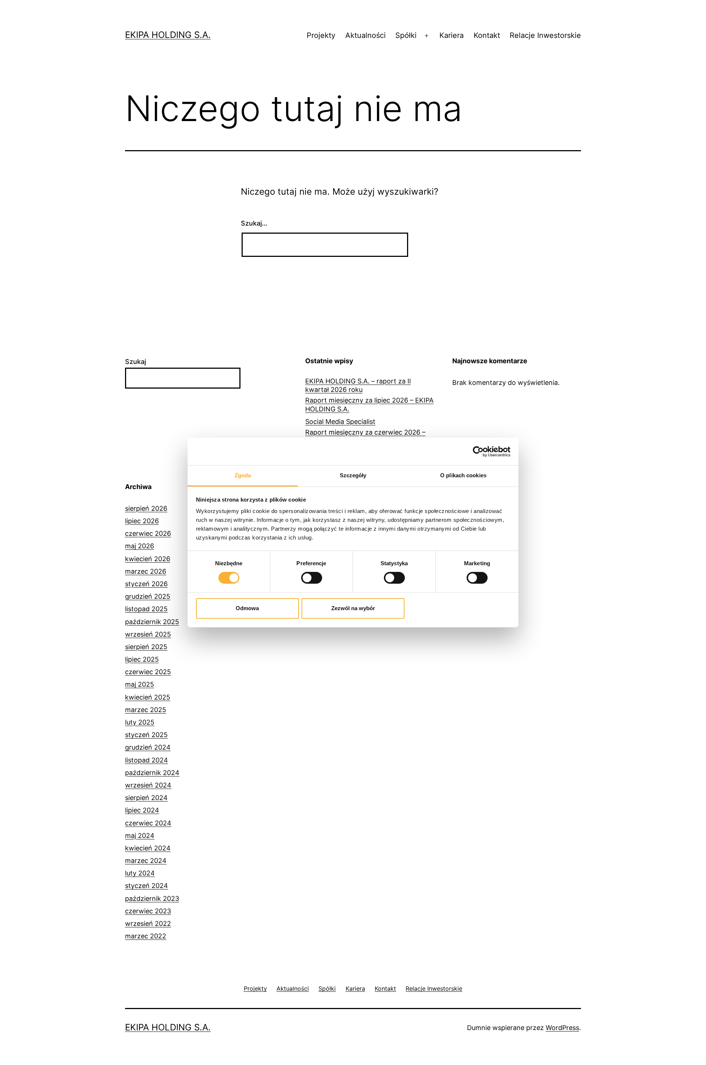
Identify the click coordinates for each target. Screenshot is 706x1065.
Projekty (321, 35)
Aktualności (365, 35)
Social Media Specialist (340, 421)
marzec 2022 (145, 936)
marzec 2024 (146, 860)
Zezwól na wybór (353, 608)
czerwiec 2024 (148, 823)
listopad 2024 (146, 760)
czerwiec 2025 (148, 672)
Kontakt (487, 35)
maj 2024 (139, 835)
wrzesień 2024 (148, 785)
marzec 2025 (145, 710)
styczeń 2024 (146, 885)
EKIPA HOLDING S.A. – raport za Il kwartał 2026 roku (358, 385)
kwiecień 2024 (148, 848)
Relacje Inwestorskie (545, 35)
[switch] (311, 578)
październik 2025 (152, 622)
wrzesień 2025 (148, 634)
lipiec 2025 (142, 659)
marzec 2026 (145, 571)
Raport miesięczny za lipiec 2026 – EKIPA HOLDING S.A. (369, 404)
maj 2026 (139, 546)
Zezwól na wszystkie (458, 608)
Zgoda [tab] (243, 475)
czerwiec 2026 (148, 533)
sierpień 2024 (146, 798)
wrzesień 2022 (148, 923)
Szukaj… (254, 223)
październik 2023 (152, 898)
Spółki (406, 35)
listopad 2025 (146, 609)
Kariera (451, 35)
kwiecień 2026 (147, 559)
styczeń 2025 (146, 735)
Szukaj (135, 361)
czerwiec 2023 (148, 911)
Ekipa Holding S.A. (168, 34)
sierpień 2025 (146, 647)
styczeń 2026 (146, 584)
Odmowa (247, 608)
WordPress (562, 1028)
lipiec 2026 (142, 521)
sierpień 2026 (146, 508)
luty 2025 (139, 722)
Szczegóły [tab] (353, 475)
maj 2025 (139, 684)
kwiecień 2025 (147, 697)
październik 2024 (152, 772)
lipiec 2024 (142, 810)
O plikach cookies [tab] (463, 475)
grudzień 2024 (148, 747)
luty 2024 (140, 873)
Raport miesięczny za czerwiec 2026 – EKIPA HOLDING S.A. (365, 436)
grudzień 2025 (147, 596)
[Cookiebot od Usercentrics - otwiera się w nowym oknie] (478, 451)
